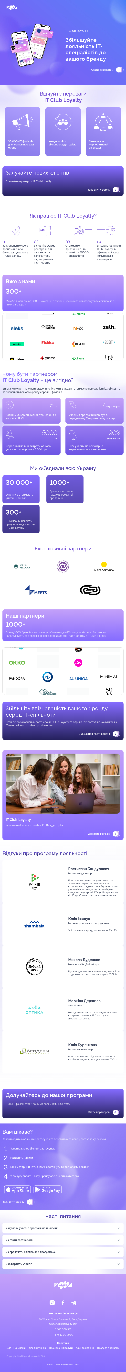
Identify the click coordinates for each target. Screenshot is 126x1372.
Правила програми (108, 1347)
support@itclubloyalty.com (63, 1324)
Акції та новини (85, 1347)
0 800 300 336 (63, 1329)
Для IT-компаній (16, 1347)
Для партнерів (37, 1347)
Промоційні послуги (61, 1347)
